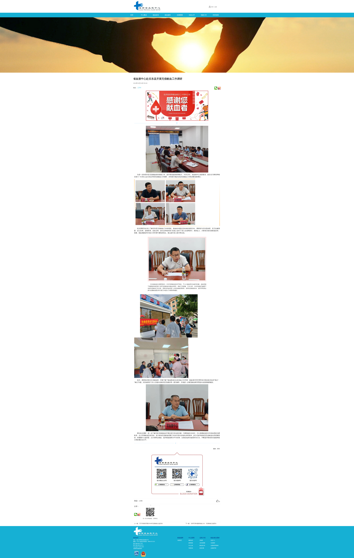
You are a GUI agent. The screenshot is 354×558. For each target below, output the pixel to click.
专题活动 (191, 548)
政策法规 (202, 548)
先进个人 (213, 540)
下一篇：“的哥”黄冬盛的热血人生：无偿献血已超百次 (201, 523)
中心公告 (191, 545)
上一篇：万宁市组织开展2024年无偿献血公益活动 (148, 523)
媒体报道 (191, 543)
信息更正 (179, 540)
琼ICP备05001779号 (138, 543)
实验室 (201, 540)
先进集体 (213, 543)
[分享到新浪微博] (219, 88)
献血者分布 (202, 545)
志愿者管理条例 (214, 545)
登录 (212, 7)
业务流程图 (202, 543)
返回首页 (135, 537)
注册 (216, 7)
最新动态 (191, 540)
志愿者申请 (213, 548)
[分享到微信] (215, 88)
